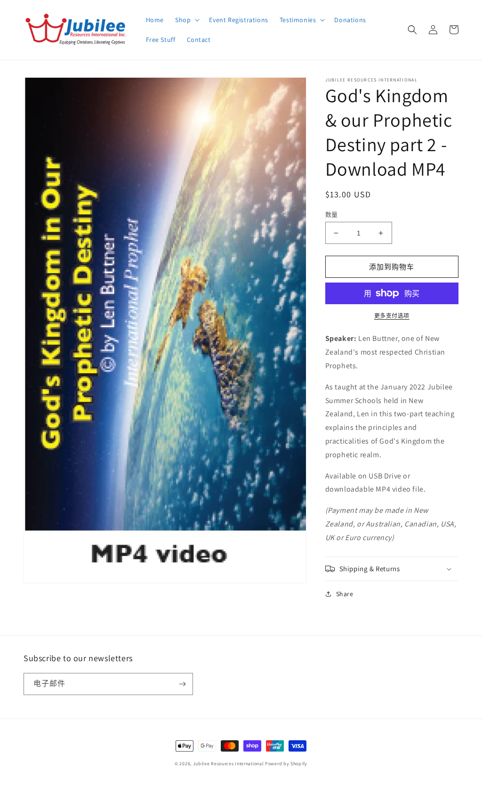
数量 (331, 214)
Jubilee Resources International (228, 764)
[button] (186, 20)
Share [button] (344, 594)
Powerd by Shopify (286, 764)
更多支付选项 (392, 315)
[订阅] (182, 684)
